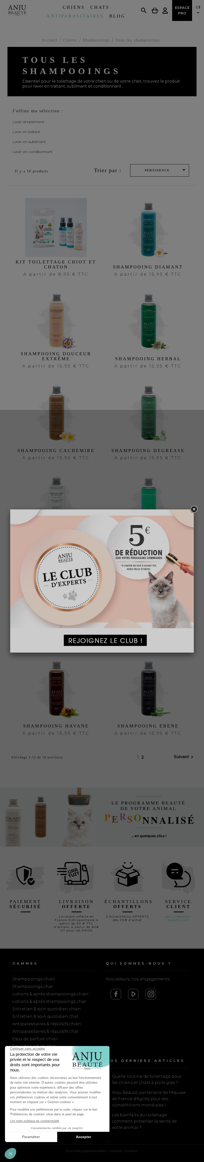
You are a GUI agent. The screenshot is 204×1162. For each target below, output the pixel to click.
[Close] (193, 509)
